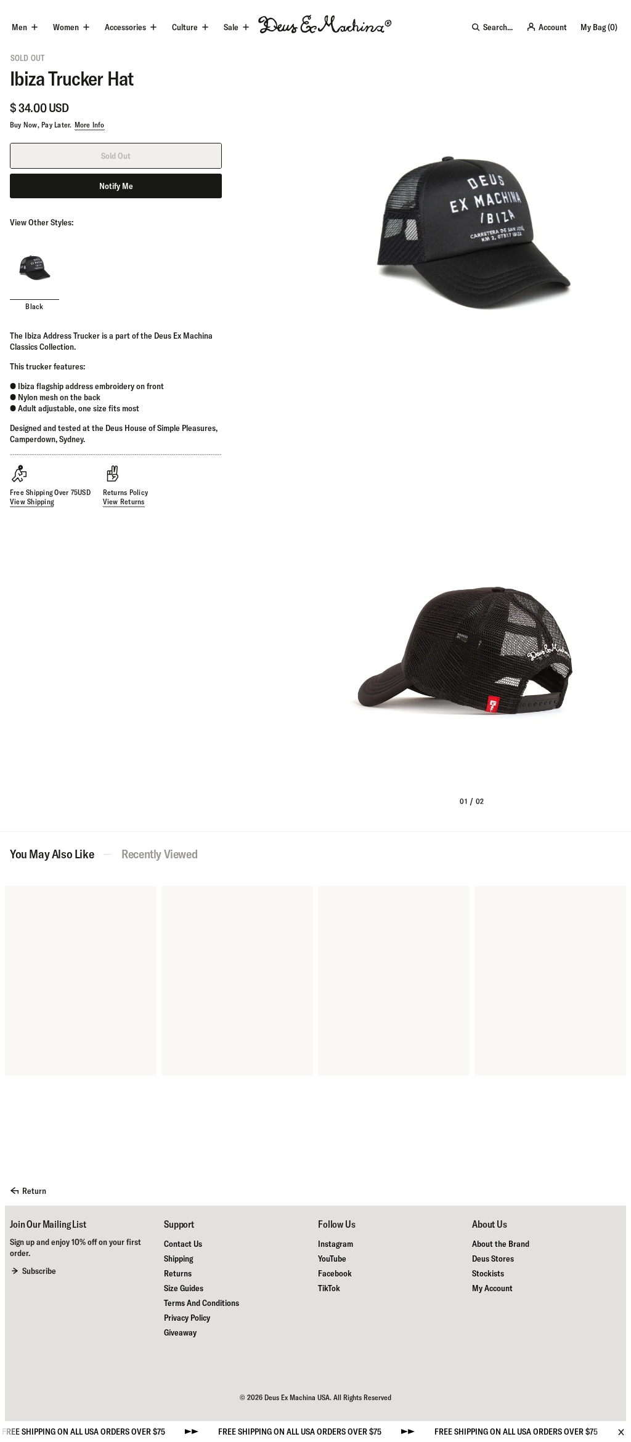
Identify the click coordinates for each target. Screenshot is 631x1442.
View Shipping (32, 501)
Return (34, 1191)
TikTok (329, 1288)
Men (19, 27)
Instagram (335, 1243)
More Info (90, 124)
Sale (231, 27)
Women (66, 27)
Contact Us (183, 1243)
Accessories (125, 27)
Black (34, 306)
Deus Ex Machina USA (297, 1397)
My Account (492, 1288)
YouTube (332, 1258)
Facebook (335, 1273)
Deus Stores (493, 1258)
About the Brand (500, 1243)
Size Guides (183, 1288)
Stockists (488, 1273)
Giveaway (180, 1332)
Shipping (178, 1258)
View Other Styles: (41, 222)
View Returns (124, 501)
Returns (178, 1273)
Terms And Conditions (201, 1302)
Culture (185, 27)
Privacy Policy (187, 1317)
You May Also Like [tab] (52, 854)
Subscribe (39, 1270)
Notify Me (116, 185)
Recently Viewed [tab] (159, 854)
